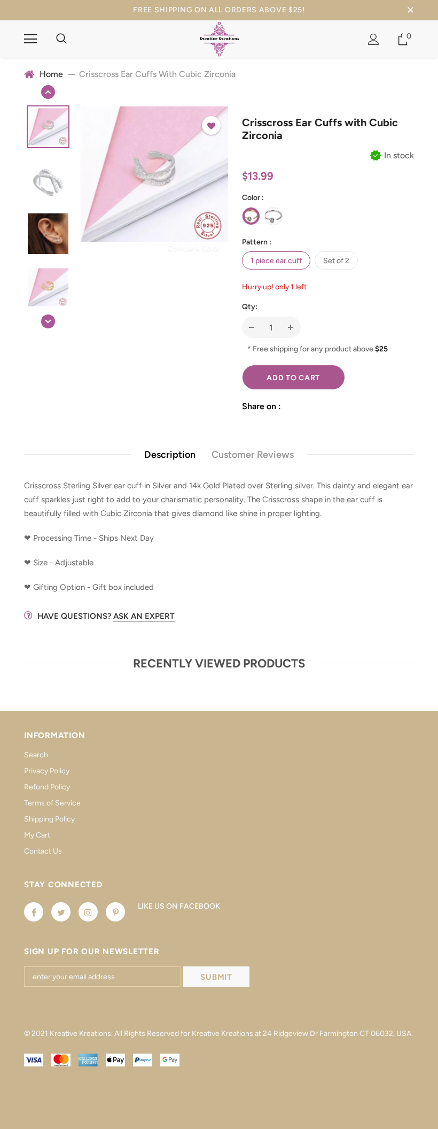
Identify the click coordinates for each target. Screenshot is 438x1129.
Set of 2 (336, 260)
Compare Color (194, 247)
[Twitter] (61, 911)
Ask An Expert (144, 616)
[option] (154, 174)
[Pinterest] (115, 911)
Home (51, 74)
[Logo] (219, 39)
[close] (410, 10)
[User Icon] (373, 39)
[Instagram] (88, 911)
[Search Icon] (61, 39)
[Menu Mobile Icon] (30, 39)
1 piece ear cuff (276, 260)
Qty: (249, 306)
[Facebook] (33, 911)
